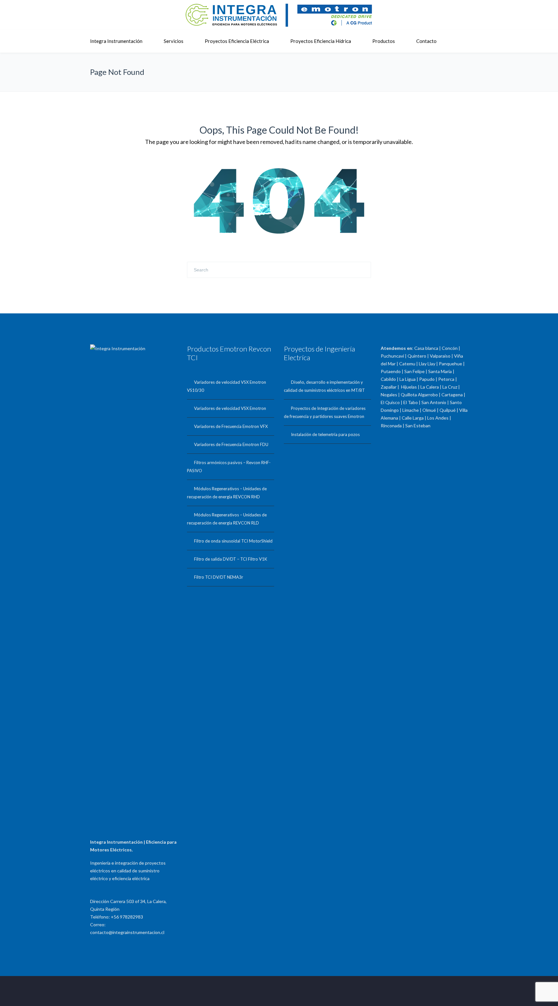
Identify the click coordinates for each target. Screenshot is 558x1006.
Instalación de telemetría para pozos (325, 434)
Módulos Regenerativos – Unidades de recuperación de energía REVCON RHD (227, 492)
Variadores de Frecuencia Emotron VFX (231, 426)
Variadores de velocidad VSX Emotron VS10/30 (226, 386)
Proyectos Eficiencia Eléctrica (237, 41)
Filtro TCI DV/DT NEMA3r (218, 577)
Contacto (426, 41)
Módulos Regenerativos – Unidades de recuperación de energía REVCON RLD (227, 518)
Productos (383, 41)
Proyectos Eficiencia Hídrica (320, 41)
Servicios (173, 41)
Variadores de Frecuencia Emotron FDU (231, 444)
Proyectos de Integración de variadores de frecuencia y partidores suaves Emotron (325, 412)
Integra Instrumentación (116, 41)
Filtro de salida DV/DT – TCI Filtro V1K (230, 559)
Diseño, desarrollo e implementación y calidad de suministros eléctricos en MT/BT (324, 386)
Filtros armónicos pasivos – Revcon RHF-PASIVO (229, 466)
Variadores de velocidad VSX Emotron (230, 408)
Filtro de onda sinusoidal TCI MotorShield (233, 541)
